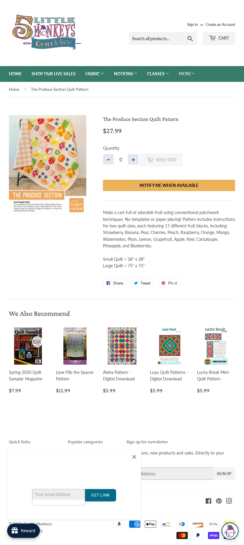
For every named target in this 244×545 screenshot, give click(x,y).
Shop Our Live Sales (54, 73)
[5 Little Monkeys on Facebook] (208, 501)
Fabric (93, 73)
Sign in (192, 24)
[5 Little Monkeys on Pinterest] (219, 501)
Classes (156, 73)
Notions (124, 73)
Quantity (111, 148)
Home (15, 73)
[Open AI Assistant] (230, 531)
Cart (223, 37)
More (185, 73)
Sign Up (224, 473)
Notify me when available (169, 185)
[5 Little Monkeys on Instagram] (229, 501)
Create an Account (220, 24)
